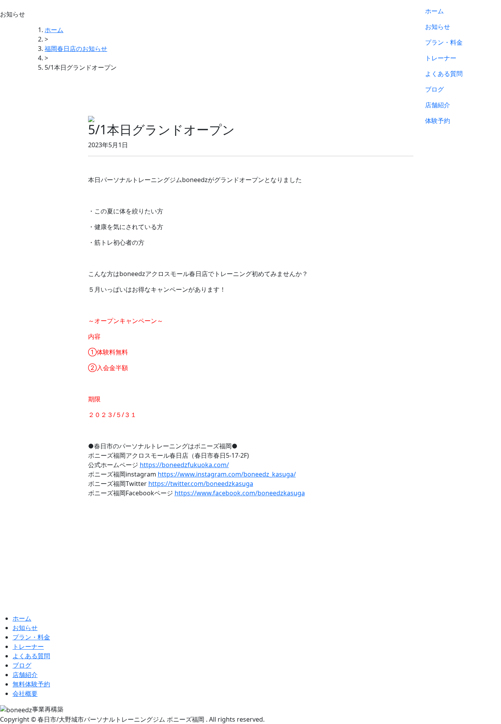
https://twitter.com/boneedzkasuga (200, 483)
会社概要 (25, 693)
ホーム (434, 11)
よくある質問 (444, 73)
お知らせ (437, 26)
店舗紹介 (437, 105)
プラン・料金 (444, 42)
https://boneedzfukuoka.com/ (184, 464)
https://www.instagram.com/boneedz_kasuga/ (227, 474)
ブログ (434, 89)
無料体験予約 (31, 684)
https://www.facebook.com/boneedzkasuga (240, 493)
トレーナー (440, 58)
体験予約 (437, 120)
